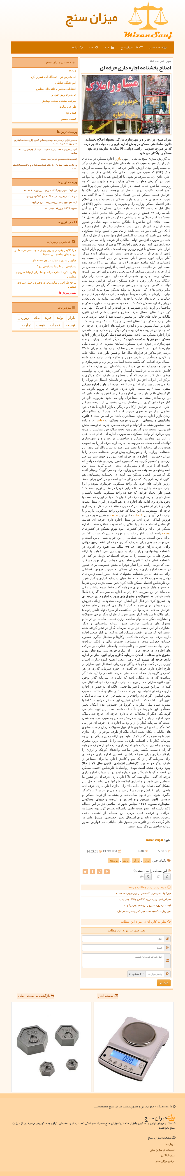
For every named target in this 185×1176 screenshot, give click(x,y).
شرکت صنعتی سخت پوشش (59, 100)
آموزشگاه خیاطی (65, 82)
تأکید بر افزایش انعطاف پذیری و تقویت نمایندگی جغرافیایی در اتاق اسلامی (47, 151)
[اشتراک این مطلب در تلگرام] (100, 871)
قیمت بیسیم (68, 118)
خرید (48, 317)
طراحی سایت (67, 106)
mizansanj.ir (154, 840)
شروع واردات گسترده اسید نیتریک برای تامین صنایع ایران (144, 911)
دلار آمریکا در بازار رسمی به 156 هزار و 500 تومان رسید (145, 899)
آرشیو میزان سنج (164, 1161)
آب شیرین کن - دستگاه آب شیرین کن (53, 77)
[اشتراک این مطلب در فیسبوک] (92, 871)
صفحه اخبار (106, 996)
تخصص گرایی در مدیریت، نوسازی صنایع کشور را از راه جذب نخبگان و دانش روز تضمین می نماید (45, 142)
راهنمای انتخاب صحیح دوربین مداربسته (59, 159)
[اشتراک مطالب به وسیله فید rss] (107, 871)
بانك (125, 860)
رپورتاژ (24, 317)
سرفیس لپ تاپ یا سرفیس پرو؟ (56, 266)
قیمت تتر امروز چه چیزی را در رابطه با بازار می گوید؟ (147, 905)
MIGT (72, 70)
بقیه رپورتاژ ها (67, 292)
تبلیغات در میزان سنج (162, 1150)
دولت (100, 420)
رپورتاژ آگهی (167, 1155)
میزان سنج (91, 17)
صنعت (114, 515)
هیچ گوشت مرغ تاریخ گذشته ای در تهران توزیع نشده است (143, 893)
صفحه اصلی (156, 47)
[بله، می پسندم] (167, 876)
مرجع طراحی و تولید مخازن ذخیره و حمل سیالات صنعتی (46, 285)
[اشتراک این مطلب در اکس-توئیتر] (85, 871)
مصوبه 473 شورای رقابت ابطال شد (60, 208)
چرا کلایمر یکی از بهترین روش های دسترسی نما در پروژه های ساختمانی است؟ (45, 166)
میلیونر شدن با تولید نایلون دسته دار (54, 260)
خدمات (138, 515)
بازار (118, 158)
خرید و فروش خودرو (64, 94)
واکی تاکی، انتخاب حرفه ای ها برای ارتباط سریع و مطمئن (46, 274)
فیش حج (71, 112)
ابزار (147, 860)
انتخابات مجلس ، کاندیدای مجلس (56, 88)
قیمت (92, 47)
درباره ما (75, 47)
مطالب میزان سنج (130, 47)
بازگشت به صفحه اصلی (34, 996)
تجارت (26, 325)
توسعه (166, 533)
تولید (107, 47)
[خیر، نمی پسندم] (148, 876)
